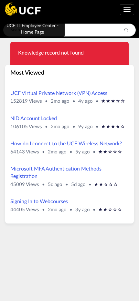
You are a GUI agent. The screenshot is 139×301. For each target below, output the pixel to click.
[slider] (113, 101)
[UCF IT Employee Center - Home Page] (20, 9)
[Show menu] (127, 9)
